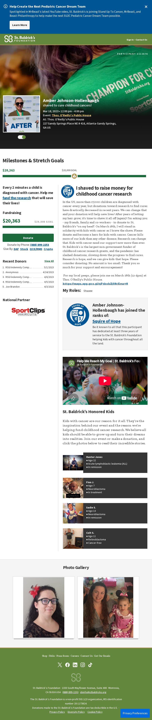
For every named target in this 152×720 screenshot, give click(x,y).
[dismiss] (146, 6)
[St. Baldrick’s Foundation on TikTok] (90, 666)
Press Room (62, 655)
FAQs (52, 655)
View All (49, 261)
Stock (24, 249)
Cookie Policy (95, 712)
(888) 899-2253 (39, 245)
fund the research (17, 198)
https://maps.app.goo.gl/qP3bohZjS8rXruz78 (95, 283)
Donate (28, 238)
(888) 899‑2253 (70, 692)
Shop (44, 655)
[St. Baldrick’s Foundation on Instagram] (82, 666)
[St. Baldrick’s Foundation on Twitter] (60, 666)
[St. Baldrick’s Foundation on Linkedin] (75, 666)
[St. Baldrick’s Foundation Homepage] (76, 678)
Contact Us (141, 39)
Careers (75, 655)
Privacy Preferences (135, 713)
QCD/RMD (36, 249)
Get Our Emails (102, 655)
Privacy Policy (57, 712)
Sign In (130, 39)
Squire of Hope (106, 321)
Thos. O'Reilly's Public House (71, 115)
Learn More (19, 25)
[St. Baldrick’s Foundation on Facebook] (67, 666)
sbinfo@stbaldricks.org (93, 692)
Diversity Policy (76, 712)
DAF (16, 249)
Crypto (48, 249)
